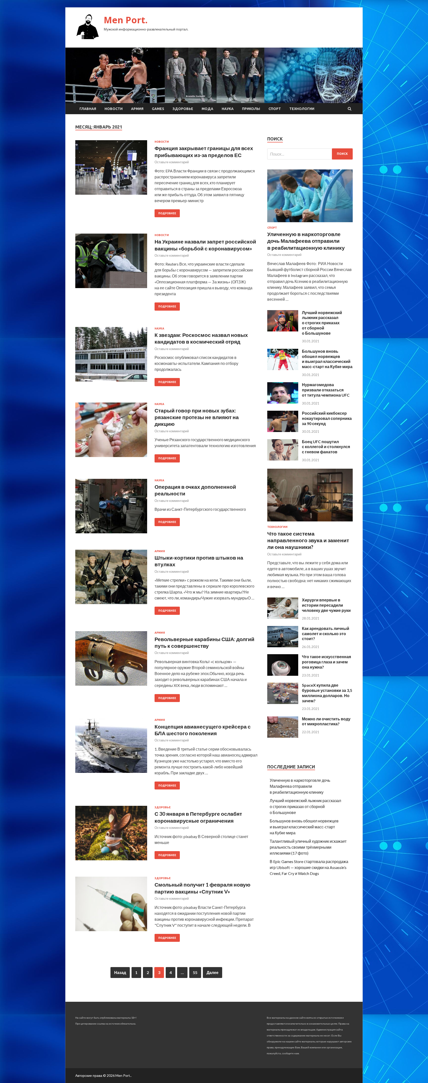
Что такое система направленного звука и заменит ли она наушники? (308, 540)
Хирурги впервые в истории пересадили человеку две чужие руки (326, 605)
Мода (207, 109)
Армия (137, 109)
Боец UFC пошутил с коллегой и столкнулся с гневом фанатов (326, 446)
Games (158, 109)
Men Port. (126, 20)
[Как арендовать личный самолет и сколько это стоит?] (282, 645)
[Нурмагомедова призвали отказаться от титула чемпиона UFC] (282, 402)
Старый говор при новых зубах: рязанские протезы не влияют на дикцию (197, 417)
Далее (212, 972)
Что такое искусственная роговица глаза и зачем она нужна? (326, 661)
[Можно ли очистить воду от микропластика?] (282, 736)
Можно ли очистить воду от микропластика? (326, 721)
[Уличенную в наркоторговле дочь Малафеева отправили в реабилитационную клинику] (310, 223)
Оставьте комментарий (172, 162)
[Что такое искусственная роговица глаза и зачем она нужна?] (282, 674)
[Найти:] (310, 154)
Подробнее (167, 213)
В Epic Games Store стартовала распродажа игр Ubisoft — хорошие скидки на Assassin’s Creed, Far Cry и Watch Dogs (309, 867)
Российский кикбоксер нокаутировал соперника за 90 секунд (327, 418)
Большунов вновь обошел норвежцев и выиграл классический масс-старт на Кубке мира (327, 359)
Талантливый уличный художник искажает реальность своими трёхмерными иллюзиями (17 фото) (308, 847)
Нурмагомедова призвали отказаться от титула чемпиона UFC (325, 389)
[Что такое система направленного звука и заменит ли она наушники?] (310, 522)
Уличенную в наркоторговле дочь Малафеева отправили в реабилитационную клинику (306, 241)
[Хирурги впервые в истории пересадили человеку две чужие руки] (282, 617)
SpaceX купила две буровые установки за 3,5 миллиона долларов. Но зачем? (327, 693)
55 (195, 972)
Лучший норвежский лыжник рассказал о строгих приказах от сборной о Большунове (322, 322)
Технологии (301, 109)
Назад (120, 972)
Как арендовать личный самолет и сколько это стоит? (325, 633)
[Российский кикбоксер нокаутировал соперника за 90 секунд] (282, 430)
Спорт (274, 109)
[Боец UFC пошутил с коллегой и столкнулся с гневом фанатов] (282, 459)
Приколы (251, 109)
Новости (114, 109)
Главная (88, 109)
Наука (228, 109)
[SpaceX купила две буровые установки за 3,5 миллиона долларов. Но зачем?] (282, 702)
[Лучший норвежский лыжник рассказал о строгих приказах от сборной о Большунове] (282, 329)
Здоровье (183, 109)
